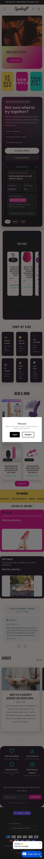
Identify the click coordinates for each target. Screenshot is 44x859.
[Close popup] (40, 843)
